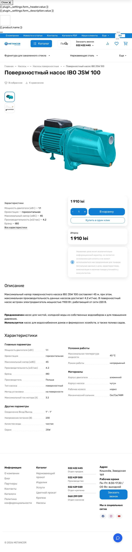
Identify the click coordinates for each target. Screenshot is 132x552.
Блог (7, 478)
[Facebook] (103, 516)
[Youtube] (119, 516)
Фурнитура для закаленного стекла (25, 55)
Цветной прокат (46, 492)
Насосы (41, 502)
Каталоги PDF (69, 35)
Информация (13, 467)
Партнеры (11, 483)
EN (117, 38)
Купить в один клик (98, 220)
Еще (104, 35)
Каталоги (10, 493)
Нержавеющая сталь (82, 55)
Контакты (52, 35)
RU (120, 35)
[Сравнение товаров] (107, 43)
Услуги (40, 487)
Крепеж (41, 497)
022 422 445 (83, 45)
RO (118, 32)
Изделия (41, 482)
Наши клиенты (90, 35)
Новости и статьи (32, 35)
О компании (12, 35)
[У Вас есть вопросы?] (117, 537)
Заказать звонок (85, 41)
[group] (73, 144)
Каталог (41, 467)
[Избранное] (116, 43)
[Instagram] (111, 516)
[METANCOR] (12, 43)
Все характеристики (16, 227)
